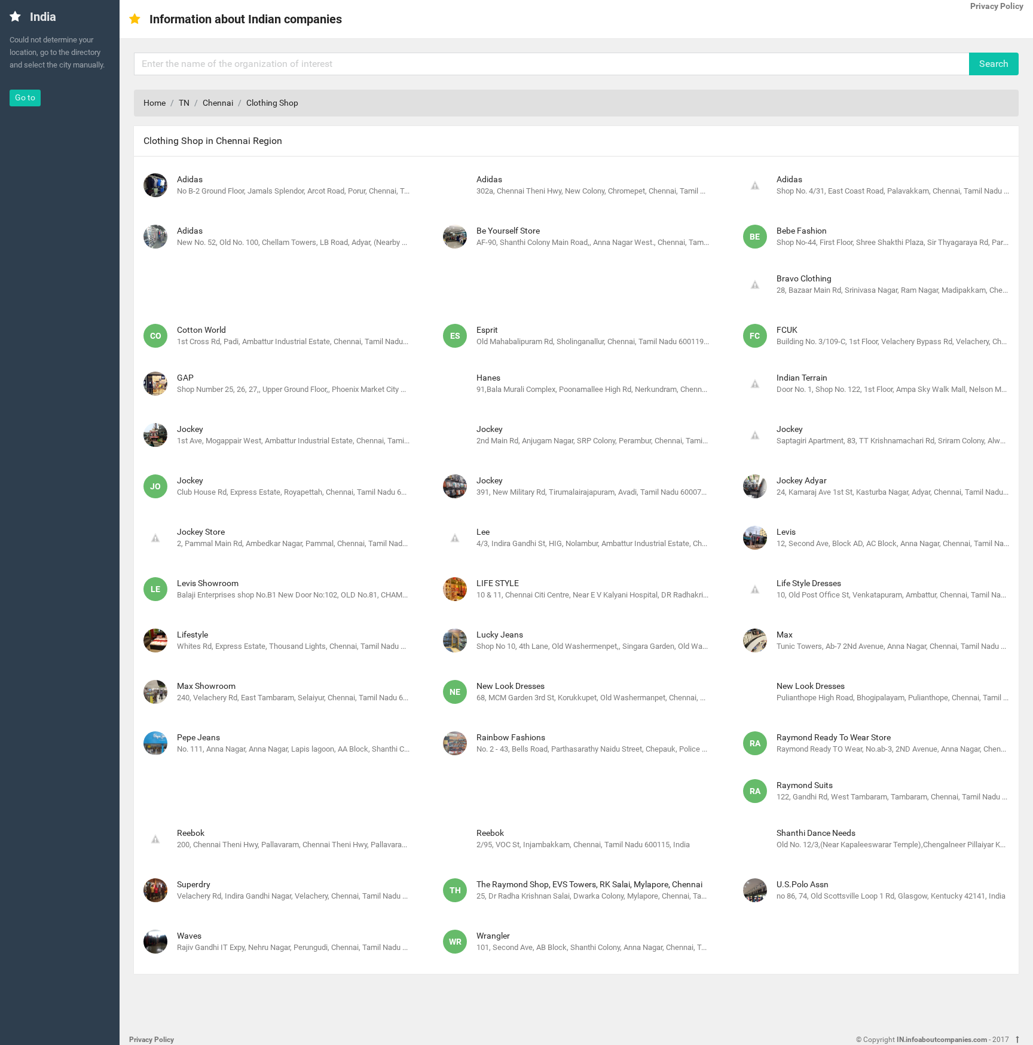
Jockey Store (201, 532)
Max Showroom (206, 686)
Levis (786, 532)
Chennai (218, 103)
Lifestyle (192, 634)
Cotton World (201, 330)
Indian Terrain (802, 377)
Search (993, 63)
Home (154, 103)
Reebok (190, 833)
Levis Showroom (208, 583)
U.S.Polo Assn (803, 884)
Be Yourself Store (508, 230)
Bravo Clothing (804, 278)
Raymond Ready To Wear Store (834, 737)
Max (785, 634)
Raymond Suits (805, 785)
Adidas (190, 179)
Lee (483, 532)
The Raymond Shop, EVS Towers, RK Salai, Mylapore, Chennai (589, 884)
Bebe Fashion (802, 230)
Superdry (193, 884)
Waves (189, 935)
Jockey (190, 429)
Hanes (488, 377)
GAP (185, 377)
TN (184, 103)
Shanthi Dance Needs (816, 833)
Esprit (487, 330)
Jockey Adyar (802, 480)
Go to (25, 97)
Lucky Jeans (499, 634)
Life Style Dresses (809, 583)
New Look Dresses (510, 686)
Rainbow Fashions (510, 737)
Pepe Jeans (198, 737)
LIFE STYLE (497, 583)
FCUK (787, 330)
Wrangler (493, 935)
